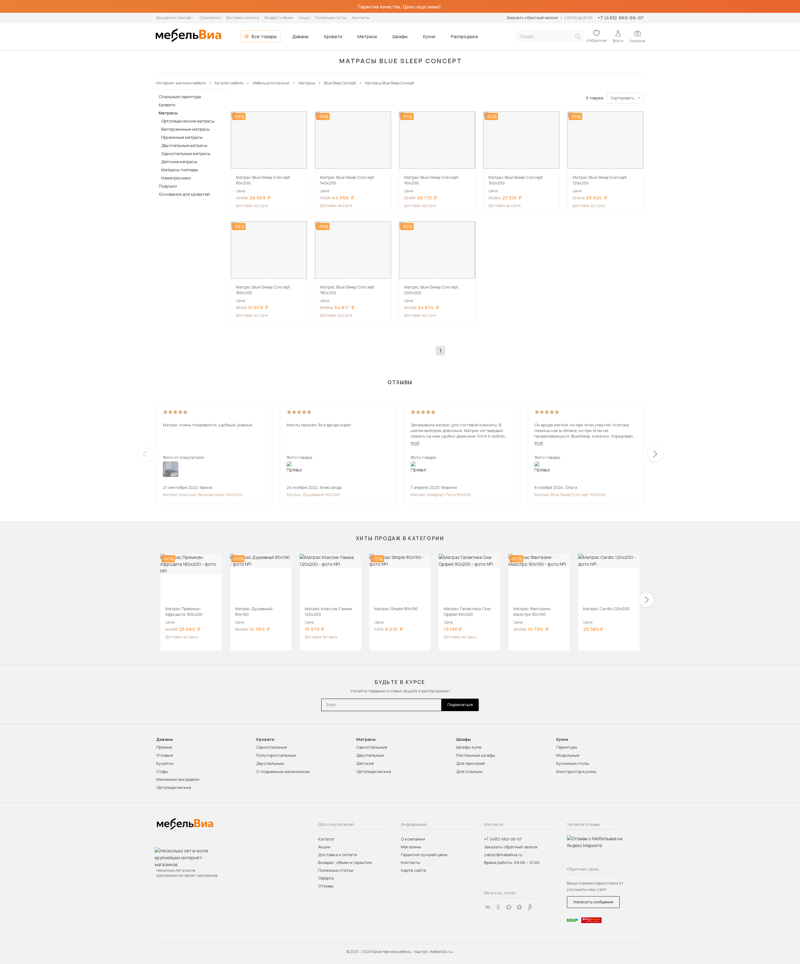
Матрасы (367, 36)
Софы (162, 771)
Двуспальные (270, 763)
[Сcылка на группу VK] (487, 907)
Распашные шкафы (475, 755)
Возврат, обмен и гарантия (345, 862)
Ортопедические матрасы (187, 121)
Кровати (333, 36)
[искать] (577, 36)
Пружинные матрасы (181, 137)
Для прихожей (470, 763)
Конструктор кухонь (576, 771)
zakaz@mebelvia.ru (503, 854)
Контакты (360, 17)
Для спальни (469, 771)
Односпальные (271, 747)
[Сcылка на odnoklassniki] (498, 907)
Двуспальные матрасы (184, 145)
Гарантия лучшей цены (424, 854)
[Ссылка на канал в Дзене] (519, 907)
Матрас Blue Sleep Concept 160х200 (570, 494)
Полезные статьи (331, 17)
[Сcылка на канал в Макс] (508, 907)
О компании (210, 17)
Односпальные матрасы (185, 153)
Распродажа (464, 36)
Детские (365, 763)
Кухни (429, 36)
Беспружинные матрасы (185, 129)
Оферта (326, 878)
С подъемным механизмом (283, 771)
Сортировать (622, 98)
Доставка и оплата (242, 17)
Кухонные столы (572, 763)
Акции (304, 17)
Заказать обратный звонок (532, 17)
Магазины (411, 847)
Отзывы (325, 886)
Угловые (164, 755)
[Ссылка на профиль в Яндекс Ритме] (530, 907)
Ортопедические (173, 787)
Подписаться (460, 704)
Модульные (567, 755)
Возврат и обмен (278, 17)
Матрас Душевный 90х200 (313, 494)
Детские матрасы (179, 161)
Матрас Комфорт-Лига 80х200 (441, 494)
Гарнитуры (566, 747)
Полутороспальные (276, 755)
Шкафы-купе (468, 747)
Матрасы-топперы (179, 170)
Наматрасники (176, 178)
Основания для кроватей (184, 194)
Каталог (326, 839)
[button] (267, 167)
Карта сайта (413, 870)
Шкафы (400, 36)
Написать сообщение (593, 902)
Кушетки (164, 763)
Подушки (168, 186)
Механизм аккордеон (177, 779)
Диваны (300, 36)
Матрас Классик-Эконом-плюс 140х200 (202, 494)
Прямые (164, 747)
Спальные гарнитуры (180, 96)
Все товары (264, 36)
